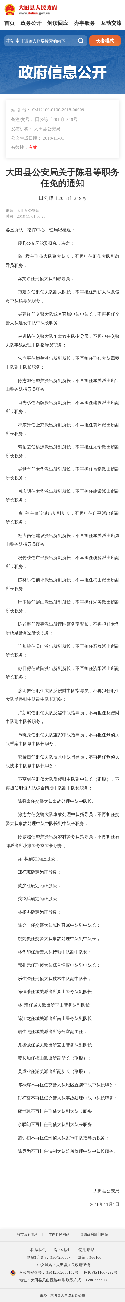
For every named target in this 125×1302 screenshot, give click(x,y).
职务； (20, 522)
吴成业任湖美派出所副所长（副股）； (53, 1071)
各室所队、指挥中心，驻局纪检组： (40, 229)
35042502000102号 (61, 1272)
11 (106, 1204)
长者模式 (105, 40)
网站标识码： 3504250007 (49, 1257)
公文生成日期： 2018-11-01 (37, 138)
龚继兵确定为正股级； (37, 898)
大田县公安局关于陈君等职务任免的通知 (62, 177)
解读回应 (57, 23)
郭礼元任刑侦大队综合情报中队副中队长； (57, 965)
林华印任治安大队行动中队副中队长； (53, 951)
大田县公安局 (105, 1190)
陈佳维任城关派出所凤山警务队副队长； (55, 991)
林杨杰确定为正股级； (37, 911)
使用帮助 (86, 1250)
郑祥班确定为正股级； (37, 872)
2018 (94, 1204)
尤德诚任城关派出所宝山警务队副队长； (55, 1044)
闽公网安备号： (48, 1272)
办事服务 (84, 23)
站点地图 (62, 1250)
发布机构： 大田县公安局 (35, 128)
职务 (18, 499)
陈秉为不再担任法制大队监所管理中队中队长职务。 (66, 1151)
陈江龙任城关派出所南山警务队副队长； (55, 1018)
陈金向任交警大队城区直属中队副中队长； (57, 925)
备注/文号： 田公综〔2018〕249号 (44, 119)
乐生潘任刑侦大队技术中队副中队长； (53, 978)
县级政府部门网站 (94, 1234)
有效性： (24, 147)
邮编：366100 (88, 1257)
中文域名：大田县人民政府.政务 (64, 1265)
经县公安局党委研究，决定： (44, 243)
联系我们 (38, 1250)
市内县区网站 (59, 1234)
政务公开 (31, 23)
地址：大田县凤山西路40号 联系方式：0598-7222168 (63, 1280)
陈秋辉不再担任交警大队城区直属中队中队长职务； (66, 1084)
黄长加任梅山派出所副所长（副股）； (53, 1057)
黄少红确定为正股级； (37, 885)
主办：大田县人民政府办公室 (62, 1295)
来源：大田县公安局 (23, 210)
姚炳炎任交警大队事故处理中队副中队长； (57, 938)
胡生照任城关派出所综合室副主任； (51, 1031)
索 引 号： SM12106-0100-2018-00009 (47, 109)
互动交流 (111, 23)
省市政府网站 (27, 1234)
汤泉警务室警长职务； (31, 632)
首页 (9, 23)
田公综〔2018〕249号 (63, 198)
